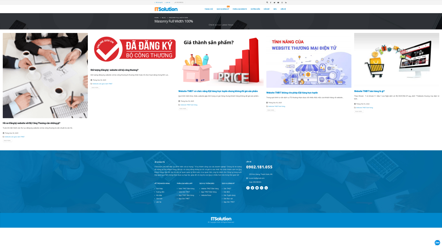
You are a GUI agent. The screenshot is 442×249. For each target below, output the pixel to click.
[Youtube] (278, 2)
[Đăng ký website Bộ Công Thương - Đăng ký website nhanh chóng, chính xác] (165, 9)
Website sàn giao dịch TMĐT (15, 137)
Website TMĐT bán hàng (189, 105)
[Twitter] (274, 2)
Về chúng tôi (159, 2)
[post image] (45, 75)
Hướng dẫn (255, 9)
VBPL (275, 9)
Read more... (7, 140)
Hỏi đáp (267, 9)
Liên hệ (168, 2)
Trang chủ (209, 9)
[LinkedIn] (285, 2)
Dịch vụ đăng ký (223, 8)
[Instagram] (282, 2)
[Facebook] (270, 2)
